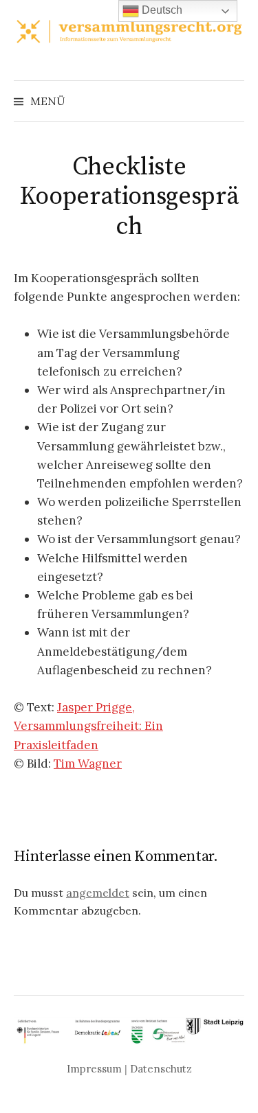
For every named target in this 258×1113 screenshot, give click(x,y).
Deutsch (160, 10)
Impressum (94, 1068)
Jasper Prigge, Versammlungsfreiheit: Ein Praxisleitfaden (88, 726)
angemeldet (97, 892)
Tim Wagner (88, 763)
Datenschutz (161, 1068)
